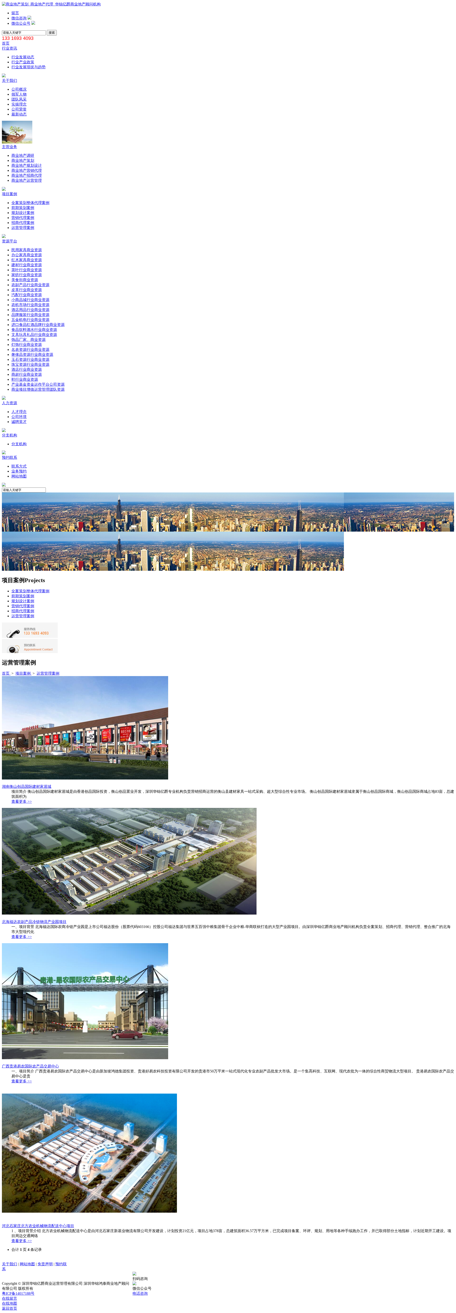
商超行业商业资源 (26, 374)
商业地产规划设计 (26, 165)
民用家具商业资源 (26, 250)
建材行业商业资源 (26, 265)
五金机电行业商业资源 (30, 320)
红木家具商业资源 (26, 260)
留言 (15, 13)
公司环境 (19, 417)
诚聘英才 (19, 422)
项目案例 (9, 194)
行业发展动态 (22, 57)
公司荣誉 (19, 109)
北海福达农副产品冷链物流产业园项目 (34, 922)
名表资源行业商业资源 (30, 350)
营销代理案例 (22, 218)
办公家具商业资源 (26, 255)
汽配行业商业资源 (26, 295)
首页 (6, 43)
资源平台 (9, 241)
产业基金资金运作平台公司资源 (38, 384)
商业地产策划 (22, 160)
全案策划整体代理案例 (30, 203)
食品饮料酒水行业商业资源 (34, 330)
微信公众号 (20, 23)
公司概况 (19, 89)
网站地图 (19, 476)
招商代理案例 (22, 223)
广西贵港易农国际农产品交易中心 (30, 1066)
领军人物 (19, 94)
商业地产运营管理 (26, 180)
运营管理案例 (22, 228)
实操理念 (19, 104)
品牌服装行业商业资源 (30, 315)
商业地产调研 (22, 155)
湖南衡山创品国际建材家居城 (26, 786)
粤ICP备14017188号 (18, 1293)
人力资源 (9, 403)
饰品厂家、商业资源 (28, 340)
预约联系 (9, 457)
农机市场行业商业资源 (30, 305)
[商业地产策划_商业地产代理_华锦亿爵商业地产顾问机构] (51, 4)
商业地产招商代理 (26, 175)
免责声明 (45, 1264)
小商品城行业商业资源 (30, 300)
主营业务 (9, 147)
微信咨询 (19, 18)
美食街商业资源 (24, 280)
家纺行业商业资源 (26, 275)
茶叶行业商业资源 (26, 270)
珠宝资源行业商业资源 (30, 364)
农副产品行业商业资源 (30, 285)
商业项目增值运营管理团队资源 (38, 389)
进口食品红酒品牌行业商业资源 (38, 325)
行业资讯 (9, 48)
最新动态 (19, 114)
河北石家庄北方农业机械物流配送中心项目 (38, 1226)
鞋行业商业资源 (24, 379)
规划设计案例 (22, 213)
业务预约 (19, 471)
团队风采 (19, 99)
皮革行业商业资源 (26, 290)
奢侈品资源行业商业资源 (32, 355)
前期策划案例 (22, 208)
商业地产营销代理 (26, 170)
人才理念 (19, 412)
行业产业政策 (22, 62)
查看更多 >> (21, 801)
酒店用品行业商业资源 (30, 310)
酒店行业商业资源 (26, 369)
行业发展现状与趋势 (28, 67)
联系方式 (19, 466)
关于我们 (9, 81)
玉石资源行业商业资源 (30, 359)
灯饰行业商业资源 (26, 345)
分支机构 (9, 435)
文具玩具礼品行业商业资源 (34, 335)
